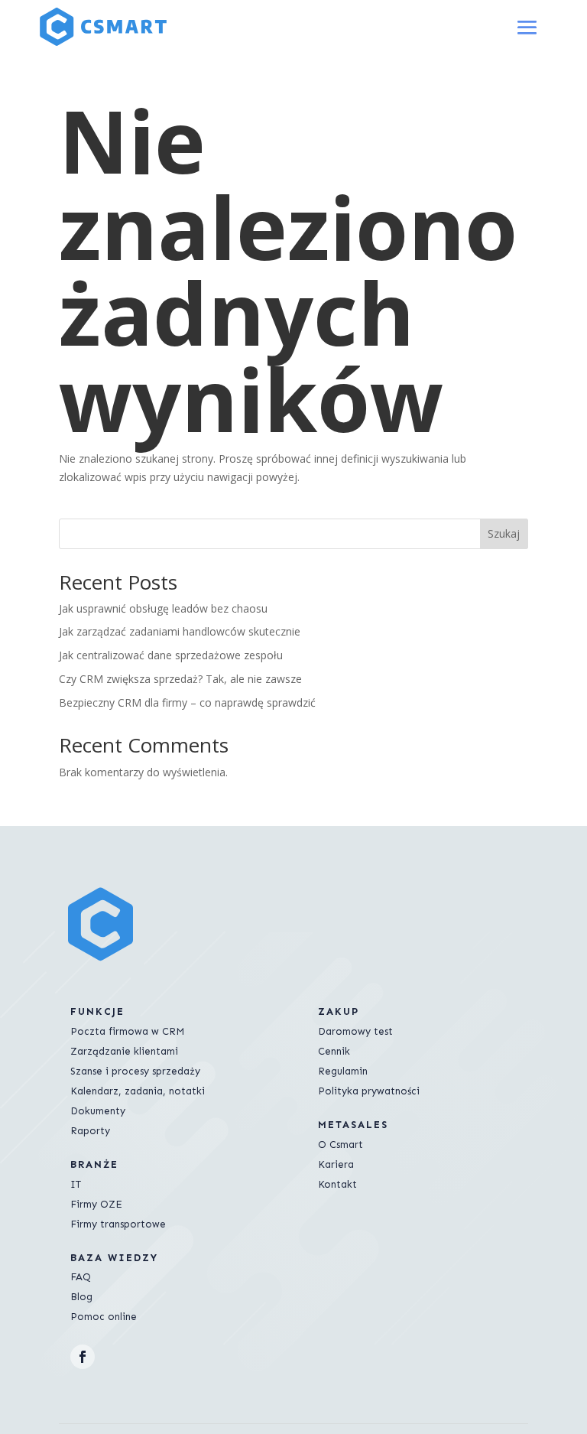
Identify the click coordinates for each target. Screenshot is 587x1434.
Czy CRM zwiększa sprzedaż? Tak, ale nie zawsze (180, 678)
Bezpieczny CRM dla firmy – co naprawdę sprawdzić (187, 702)
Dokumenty (97, 1111)
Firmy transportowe (118, 1224)
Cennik (334, 1051)
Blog (81, 1296)
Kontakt (337, 1184)
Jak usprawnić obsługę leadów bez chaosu (163, 608)
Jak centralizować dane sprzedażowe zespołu (171, 655)
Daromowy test (355, 1031)
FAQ (80, 1277)
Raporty (90, 1130)
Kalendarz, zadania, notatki (137, 1091)
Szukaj (504, 533)
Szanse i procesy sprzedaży (135, 1071)
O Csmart (340, 1144)
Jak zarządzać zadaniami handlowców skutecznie (179, 631)
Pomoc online (103, 1316)
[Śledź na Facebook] (82, 1357)
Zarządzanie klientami (124, 1051)
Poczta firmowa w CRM (127, 1031)
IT (75, 1184)
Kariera (336, 1164)
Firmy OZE (96, 1204)
